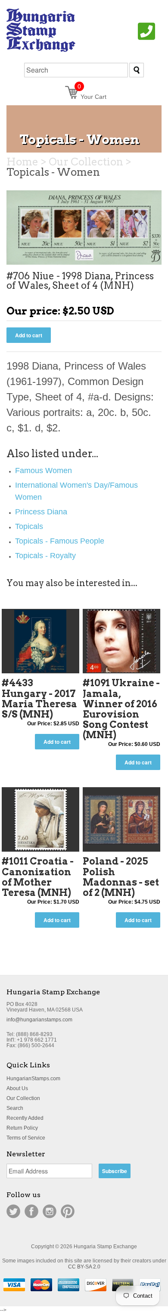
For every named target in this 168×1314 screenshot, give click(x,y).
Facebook (31, 1211)
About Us (17, 1088)
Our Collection (23, 1098)
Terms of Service (25, 1138)
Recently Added (25, 1118)
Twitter (13, 1211)
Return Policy (22, 1128)
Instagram (49, 1211)
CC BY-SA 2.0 (84, 1267)
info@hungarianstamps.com (39, 1020)
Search (14, 1108)
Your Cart (92, 96)
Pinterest (68, 1211)
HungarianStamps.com (33, 1079)
